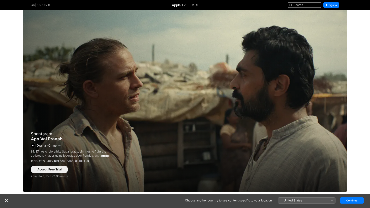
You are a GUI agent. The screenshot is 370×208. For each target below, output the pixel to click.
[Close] (6, 200)
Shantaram (41, 133)
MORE (105, 156)
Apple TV (179, 5)
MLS (195, 5)
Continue (351, 200)
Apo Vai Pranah (185, 101)
